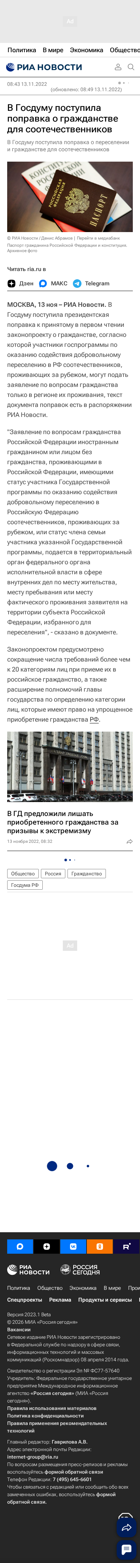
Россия (53, 873)
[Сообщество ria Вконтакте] (73, 1246)
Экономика (83, 1288)
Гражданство (86, 873)
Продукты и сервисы (105, 1300)
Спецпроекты (24, 1300)
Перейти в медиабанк (98, 238)
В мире (112, 1288)
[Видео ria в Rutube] (126, 1246)
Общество (23, 873)
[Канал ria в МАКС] (20, 1246)
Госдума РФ (25, 885)
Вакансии (19, 1329)
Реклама (60, 1300)
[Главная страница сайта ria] (43, 67)
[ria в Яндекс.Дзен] (47, 1246)
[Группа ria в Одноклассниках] (100, 1246)
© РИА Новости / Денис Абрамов (40, 238)
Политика (18, 1288)
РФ (94, 719)
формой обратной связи (74, 1472)
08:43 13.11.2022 (27, 84)
